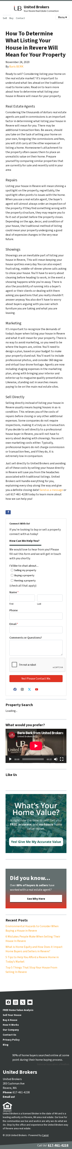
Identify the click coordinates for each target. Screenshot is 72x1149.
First (11, 604)
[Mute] (56, 759)
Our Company (11, 1030)
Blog (5, 1044)
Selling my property (25, 570)
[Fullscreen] (62, 759)
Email (13, 624)
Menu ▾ (62, 17)
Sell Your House (12, 1015)
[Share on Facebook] (8, 512)
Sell (5, 18)
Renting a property (25, 581)
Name (14, 592)
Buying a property (24, 575)
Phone (13, 610)
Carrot (45, 1135)
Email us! (9, 1097)
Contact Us (9, 1035)
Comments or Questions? (25, 638)
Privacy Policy (11, 1039)
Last (39, 604)
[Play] (10, 759)
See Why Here (36, 899)
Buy (11, 18)
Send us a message (51, 490)
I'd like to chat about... (24, 566)
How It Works (11, 1025)
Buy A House (10, 1020)
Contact (20, 18)
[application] (36, 746)
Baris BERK (16, 67)
